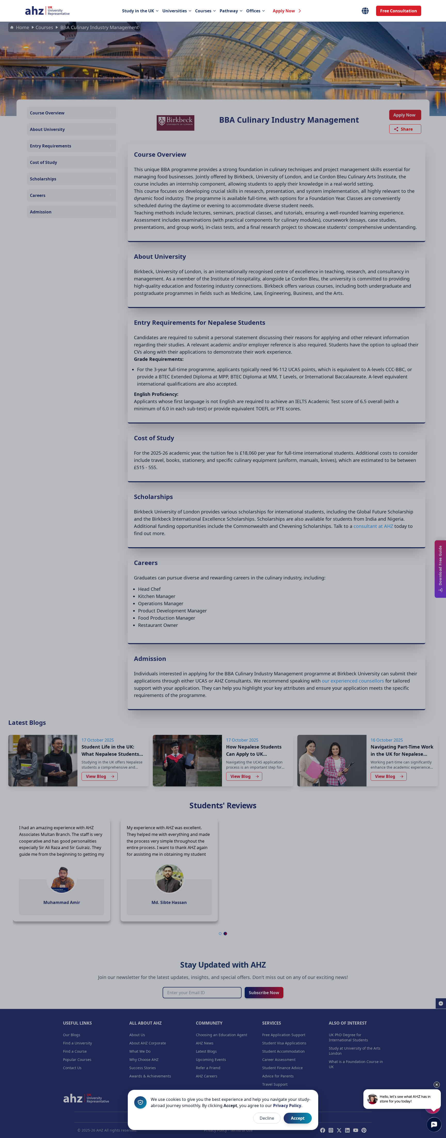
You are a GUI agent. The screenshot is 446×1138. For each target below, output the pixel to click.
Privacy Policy (287, 1105)
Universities (174, 11)
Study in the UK (138, 11)
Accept (298, 1118)
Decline (267, 1118)
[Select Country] (365, 11)
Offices (253, 11)
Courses (203, 11)
